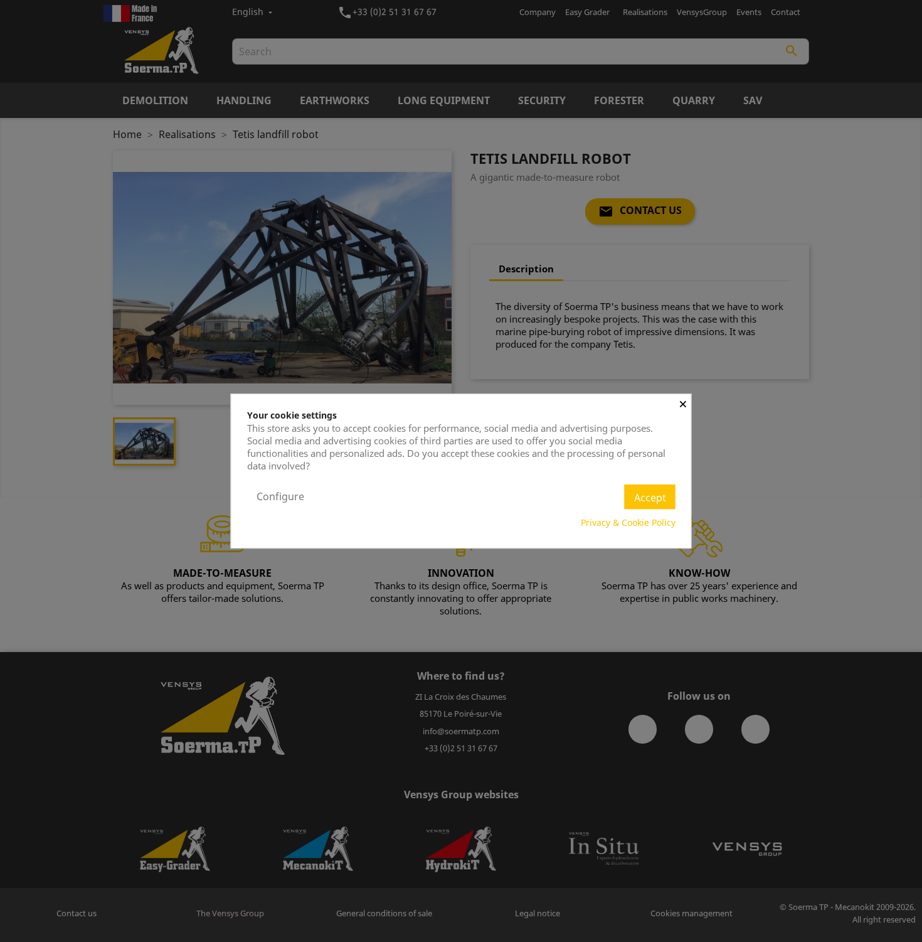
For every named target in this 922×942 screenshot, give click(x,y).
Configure (280, 496)
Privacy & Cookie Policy (628, 522)
